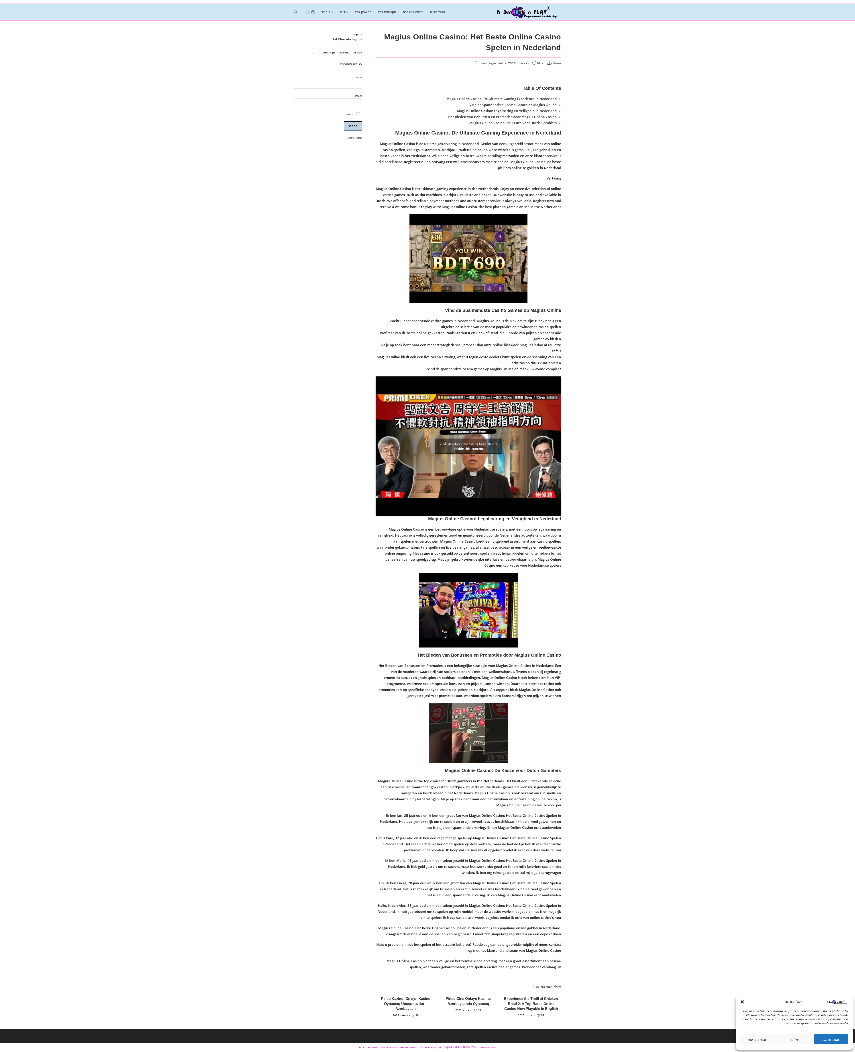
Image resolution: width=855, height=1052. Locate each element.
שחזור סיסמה (354, 138)
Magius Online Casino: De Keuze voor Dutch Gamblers (513, 123)
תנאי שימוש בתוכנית (369, 1047)
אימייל (358, 77)
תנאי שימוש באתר (409, 1047)
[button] (742, 1002)
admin (556, 63)
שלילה (794, 1039)
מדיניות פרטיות (390, 1047)
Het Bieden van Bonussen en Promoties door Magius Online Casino (502, 116)
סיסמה (358, 96)
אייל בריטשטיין (427, 1047)
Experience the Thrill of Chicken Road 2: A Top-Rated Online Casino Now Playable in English (531, 1004)
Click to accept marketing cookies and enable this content (468, 446)
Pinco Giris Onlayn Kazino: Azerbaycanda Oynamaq (468, 1001)
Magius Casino (531, 345)
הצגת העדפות (757, 1039)
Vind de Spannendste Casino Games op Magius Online (513, 104)
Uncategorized (491, 63)
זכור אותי (351, 114)
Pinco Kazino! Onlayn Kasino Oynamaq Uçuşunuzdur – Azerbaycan (405, 1004)
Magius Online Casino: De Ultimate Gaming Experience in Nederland (501, 98)
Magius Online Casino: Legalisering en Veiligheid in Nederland (507, 110)
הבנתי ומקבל (831, 1039)
